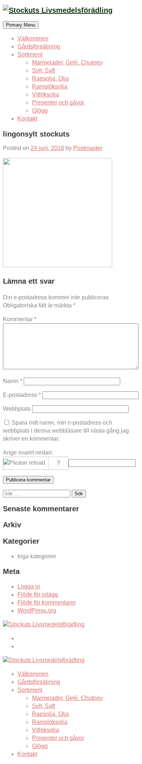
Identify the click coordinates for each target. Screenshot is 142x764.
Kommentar (19, 319)
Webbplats (17, 409)
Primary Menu (20, 25)
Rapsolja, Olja (50, 78)
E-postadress (22, 395)
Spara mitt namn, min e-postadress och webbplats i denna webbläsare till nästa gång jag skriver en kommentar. (66, 431)
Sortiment (29, 54)
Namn (12, 381)
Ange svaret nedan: (28, 452)
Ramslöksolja (49, 86)
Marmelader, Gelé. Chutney (67, 62)
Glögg (40, 110)
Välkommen (32, 38)
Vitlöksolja (45, 94)
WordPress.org (36, 610)
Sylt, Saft (43, 70)
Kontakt (27, 118)
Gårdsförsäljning (38, 46)
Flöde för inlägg (37, 594)
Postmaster (87, 148)
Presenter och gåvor (58, 102)
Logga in (28, 586)
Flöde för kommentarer (46, 602)
